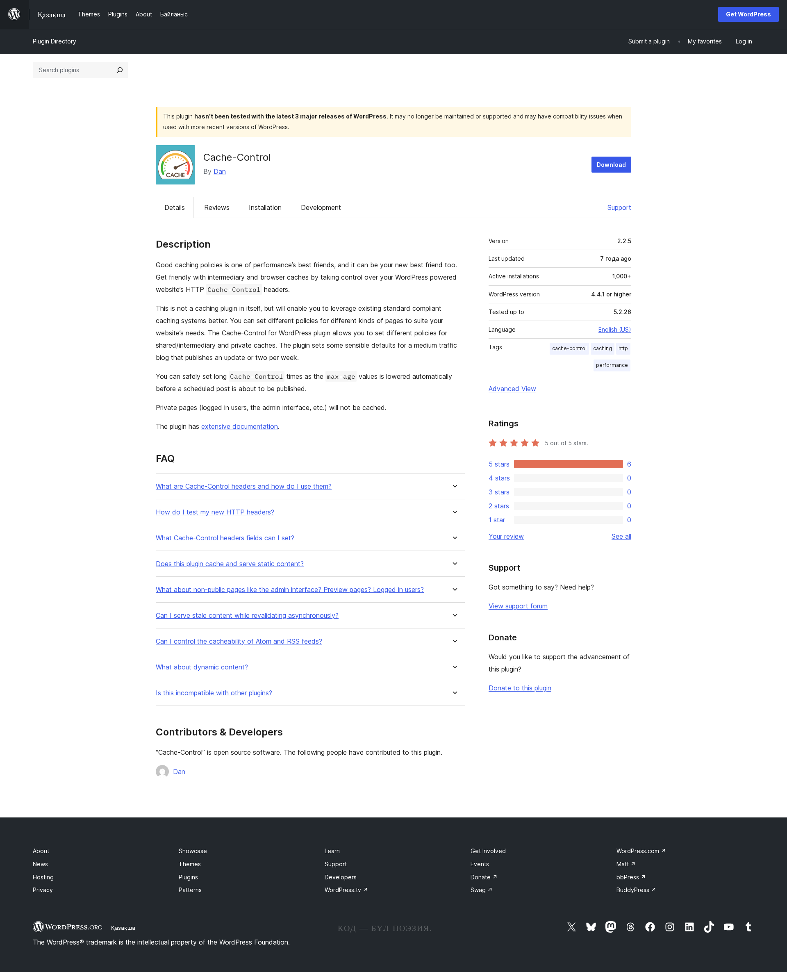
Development (321, 207)
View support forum (518, 606)
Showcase (193, 850)
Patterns (190, 889)
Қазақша (123, 927)
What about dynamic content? (202, 667)
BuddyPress (636, 889)
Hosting (43, 877)
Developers (341, 877)
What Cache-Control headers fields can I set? (225, 538)
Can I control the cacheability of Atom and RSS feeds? (239, 641)
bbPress (631, 877)
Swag (482, 889)
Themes (190, 863)
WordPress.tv (346, 889)
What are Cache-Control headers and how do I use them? (244, 486)
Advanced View (512, 389)
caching (602, 348)
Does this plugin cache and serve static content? (230, 564)
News (40, 863)
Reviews (217, 207)
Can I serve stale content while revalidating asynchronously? (247, 615)
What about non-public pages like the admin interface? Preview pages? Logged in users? (290, 590)
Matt (626, 863)
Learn (332, 850)
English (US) (614, 329)
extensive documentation (239, 426)
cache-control (569, 348)
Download (611, 164)
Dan (220, 171)
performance (612, 365)
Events (480, 863)
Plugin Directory (54, 41)
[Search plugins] (119, 70)
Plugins (188, 877)
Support (619, 207)
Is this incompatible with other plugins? (214, 693)
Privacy (43, 889)
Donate (484, 877)
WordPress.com (641, 850)
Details (174, 207)
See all (621, 536)
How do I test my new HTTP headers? (215, 512)
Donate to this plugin (520, 688)
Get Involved (488, 850)
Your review (506, 536)
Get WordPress (748, 14)
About (41, 850)
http (623, 348)
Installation (265, 207)
